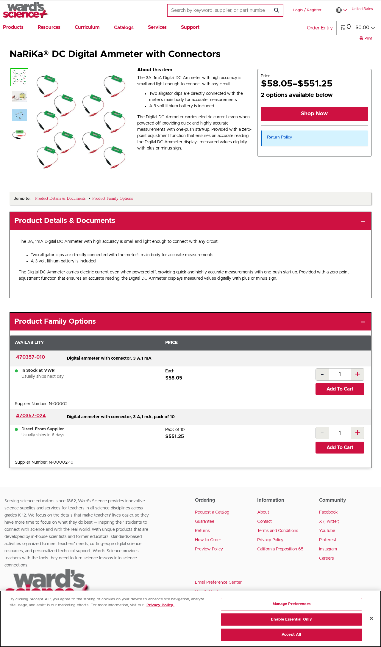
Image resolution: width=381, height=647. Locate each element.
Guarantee (204, 522)
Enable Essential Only (291, 619)
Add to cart (340, 389)
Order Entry (320, 28)
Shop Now (314, 114)
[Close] (371, 618)
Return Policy (279, 137)
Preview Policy (209, 549)
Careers (326, 558)
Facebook (328, 512)
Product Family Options (55, 321)
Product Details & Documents (64, 220)
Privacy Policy (270, 540)
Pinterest (327, 540)
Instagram (328, 549)
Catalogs (124, 27)
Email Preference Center (218, 582)
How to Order (208, 540)
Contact (264, 522)
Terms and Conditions (277, 531)
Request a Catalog (212, 512)
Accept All (291, 635)
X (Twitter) (329, 522)
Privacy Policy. (160, 605)
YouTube (327, 531)
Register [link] (314, 10)
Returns (202, 531)
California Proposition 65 (280, 549)
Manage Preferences (291, 604)
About (263, 512)
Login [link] (298, 10)
